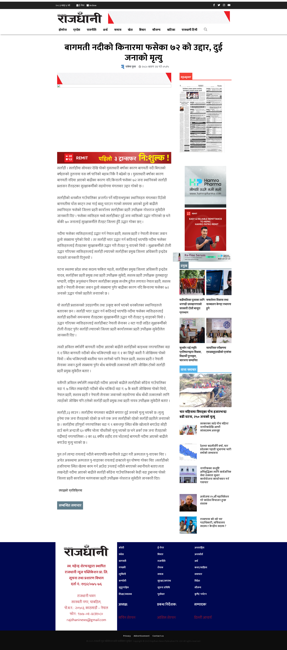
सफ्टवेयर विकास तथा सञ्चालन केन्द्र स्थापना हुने (218, 304)
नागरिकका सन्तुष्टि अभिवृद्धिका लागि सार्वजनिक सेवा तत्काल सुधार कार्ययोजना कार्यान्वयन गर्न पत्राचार (215, 475)
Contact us (158, 636)
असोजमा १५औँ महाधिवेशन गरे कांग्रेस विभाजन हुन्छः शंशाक (214, 500)
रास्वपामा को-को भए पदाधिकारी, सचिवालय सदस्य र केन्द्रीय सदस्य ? (213, 522)
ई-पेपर (81, 5)
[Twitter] (219, 4)
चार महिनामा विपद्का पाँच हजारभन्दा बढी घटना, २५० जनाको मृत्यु (203, 414)
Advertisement (141, 636)
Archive (92, 5)
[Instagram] (224, 4)
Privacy (127, 636)
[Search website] (205, 30)
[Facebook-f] (214, 4)
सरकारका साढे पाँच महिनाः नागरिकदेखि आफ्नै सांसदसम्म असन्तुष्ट (214, 427)
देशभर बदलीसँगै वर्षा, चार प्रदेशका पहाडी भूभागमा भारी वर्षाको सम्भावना (215, 449)
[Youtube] (229, 4)
